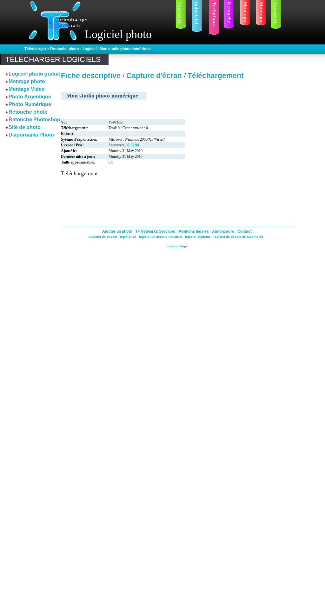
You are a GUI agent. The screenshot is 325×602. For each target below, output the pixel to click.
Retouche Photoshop (34, 119)
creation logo (177, 246)
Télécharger (35, 49)
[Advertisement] (24, 234)
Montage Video (27, 89)
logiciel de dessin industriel (160, 236)
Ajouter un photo (117, 231)
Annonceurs (223, 231)
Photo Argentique (30, 96)
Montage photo (27, 81)
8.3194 (133, 145)
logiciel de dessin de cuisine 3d (238, 236)
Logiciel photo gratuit (34, 74)
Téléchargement (216, 75)
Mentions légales (194, 231)
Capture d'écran (155, 75)
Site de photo (25, 127)
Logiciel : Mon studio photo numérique (117, 49)
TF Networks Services (155, 231)
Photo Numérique (30, 104)
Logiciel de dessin (103, 236)
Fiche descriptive (91, 75)
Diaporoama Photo (31, 134)
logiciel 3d (128, 236)
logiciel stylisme (198, 236)
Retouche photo (64, 49)
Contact (244, 231)
